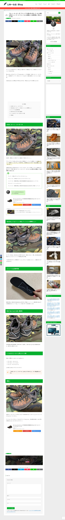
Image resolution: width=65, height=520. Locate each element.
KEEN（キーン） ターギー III (16, 106)
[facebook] (54, 0)
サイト (8, 503)
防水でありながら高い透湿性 (16, 111)
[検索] (60, 0)
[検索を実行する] (59, 13)
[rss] (58, 0)
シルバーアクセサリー (52, 60)
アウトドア (8, 18)
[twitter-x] (55, 0)
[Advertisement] (24, 30)
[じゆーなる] (13, 4)
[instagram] (56, 0)
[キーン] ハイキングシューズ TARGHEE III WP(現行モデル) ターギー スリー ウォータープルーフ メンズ (26, 199)
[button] (8, 21)
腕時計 (49, 58)
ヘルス (50, 73)
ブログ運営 (50, 71)
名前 (8, 495)
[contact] (59, 0)
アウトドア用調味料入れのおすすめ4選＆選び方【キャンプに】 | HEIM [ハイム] (53, 305)
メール (8, 499)
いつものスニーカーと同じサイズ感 (18, 113)
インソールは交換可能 (15, 109)
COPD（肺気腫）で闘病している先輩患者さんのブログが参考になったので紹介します (53, 309)
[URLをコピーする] (40, 21)
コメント (9, 483)
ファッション (50, 52)
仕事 (49, 69)
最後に (12, 115)
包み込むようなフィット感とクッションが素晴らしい (21, 107)
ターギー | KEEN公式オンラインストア (22, 210)
